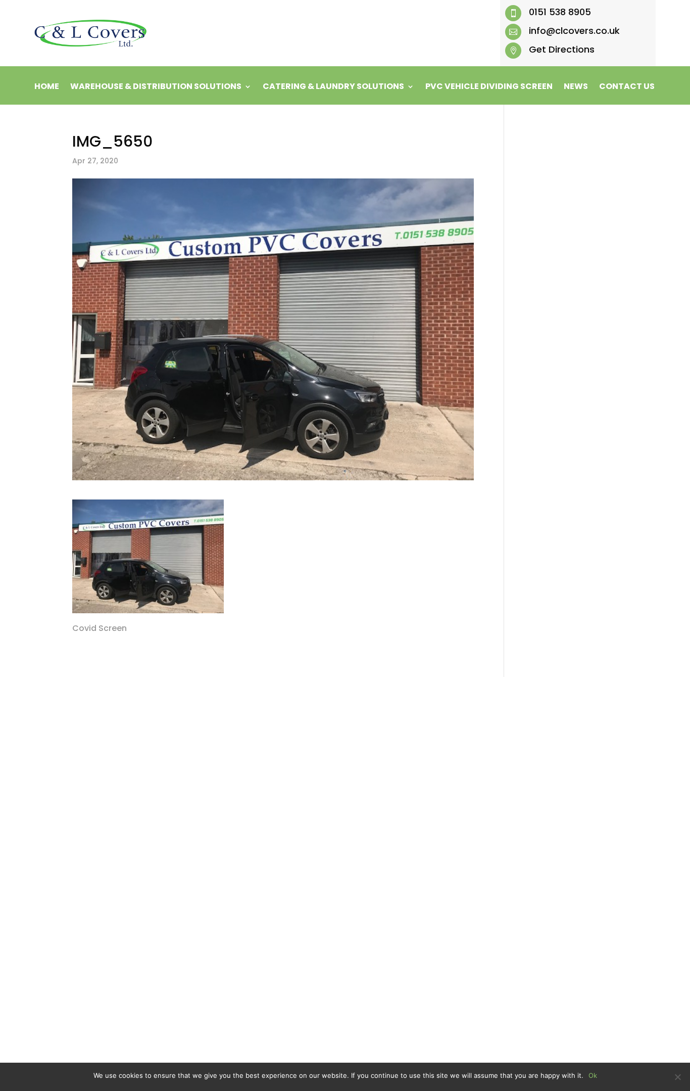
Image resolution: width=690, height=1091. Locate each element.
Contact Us (627, 87)
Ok (592, 1075)
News (576, 87)
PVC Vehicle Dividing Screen (489, 87)
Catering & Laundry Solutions (333, 87)
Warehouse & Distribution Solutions (155, 87)
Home (46, 87)
